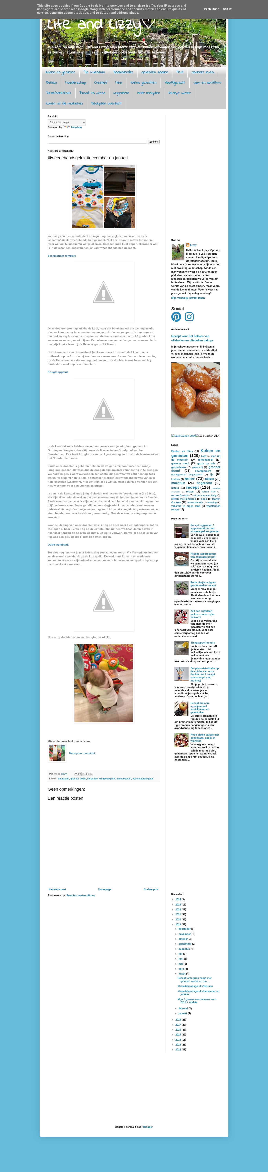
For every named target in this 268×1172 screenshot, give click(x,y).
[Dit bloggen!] (80, 774)
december (185, 928)
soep (204, 498)
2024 (178, 899)
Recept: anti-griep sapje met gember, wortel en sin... (194, 980)
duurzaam (63, 778)
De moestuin (94, 72)
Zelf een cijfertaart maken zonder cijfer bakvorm (203, 614)
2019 (178, 924)
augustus (185, 948)
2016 (178, 1029)
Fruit (179, 72)
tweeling (212, 502)
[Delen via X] (83, 774)
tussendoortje (195, 502)
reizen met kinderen (183, 498)
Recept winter (179, 93)
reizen (190, 491)
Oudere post (151, 889)
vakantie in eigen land (185, 505)
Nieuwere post (57, 889)
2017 (178, 1024)
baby (204, 456)
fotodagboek (205, 459)
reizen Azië (208, 491)
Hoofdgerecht (175, 83)
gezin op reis (206, 463)
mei (181, 963)
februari (184, 1008)
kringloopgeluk (107, 778)
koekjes (175, 479)
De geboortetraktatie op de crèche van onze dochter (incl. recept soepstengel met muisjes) (205, 674)
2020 (178, 919)
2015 (178, 1034)
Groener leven (203, 72)
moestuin (178, 483)
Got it (227, 9)
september (185, 943)
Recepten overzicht (106, 103)
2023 (178, 904)
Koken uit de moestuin (64, 103)
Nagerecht (121, 93)
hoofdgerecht (203, 470)
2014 (178, 1039)
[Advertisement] (195, 174)
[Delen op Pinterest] (91, 774)
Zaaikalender (123, 72)
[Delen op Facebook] (87, 774)
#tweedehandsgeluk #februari (195, 986)
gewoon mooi (180, 463)
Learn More (211, 9)
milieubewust (124, 778)
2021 (178, 914)
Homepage (104, 889)
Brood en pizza (92, 93)
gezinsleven (178, 467)
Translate (76, 127)
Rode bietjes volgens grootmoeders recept (203, 584)
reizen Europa (180, 495)
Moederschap (75, 83)
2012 (178, 1049)
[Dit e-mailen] (76, 774)
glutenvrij (197, 467)
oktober (184, 938)
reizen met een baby (205, 495)
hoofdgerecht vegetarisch (186, 474)
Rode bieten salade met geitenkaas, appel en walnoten (205, 737)
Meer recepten (148, 93)
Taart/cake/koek (58, 93)
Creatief (100, 83)
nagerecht (204, 483)
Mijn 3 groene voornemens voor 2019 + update (197, 1001)
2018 (178, 1019)
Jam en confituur (207, 83)
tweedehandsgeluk (142, 778)
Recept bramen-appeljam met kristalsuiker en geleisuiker (200, 708)
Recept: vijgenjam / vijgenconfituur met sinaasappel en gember (205, 528)
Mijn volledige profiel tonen (188, 297)
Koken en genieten (60, 72)
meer (190, 478)
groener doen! (78, 778)
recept (192, 487)
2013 (178, 1044)
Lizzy (193, 244)
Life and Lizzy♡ (102, 24)
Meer (119, 83)
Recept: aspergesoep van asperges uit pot (203, 555)
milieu (209, 479)
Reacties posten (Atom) (81, 895)
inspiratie (92, 778)
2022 (178, 909)
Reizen (51, 83)
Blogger (148, 1126)
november (185, 933)
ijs (211, 474)
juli (181, 953)
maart (182, 973)
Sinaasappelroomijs (203, 642)
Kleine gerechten (144, 83)
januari (183, 1013)
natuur (175, 487)
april (182, 968)
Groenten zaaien (154, 72)
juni (181, 958)
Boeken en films (182, 451)
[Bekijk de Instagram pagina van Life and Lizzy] (189, 319)
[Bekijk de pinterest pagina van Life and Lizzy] (176, 319)
